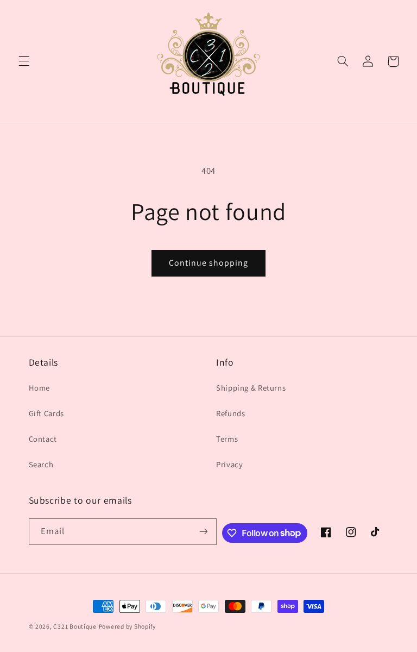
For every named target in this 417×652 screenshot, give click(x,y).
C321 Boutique (75, 626)
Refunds (230, 413)
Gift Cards (46, 413)
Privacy (229, 464)
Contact (43, 439)
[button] (23, 61)
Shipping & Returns (251, 388)
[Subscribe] (203, 531)
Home (39, 388)
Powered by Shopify (127, 626)
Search (41, 464)
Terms (227, 439)
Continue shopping (209, 262)
